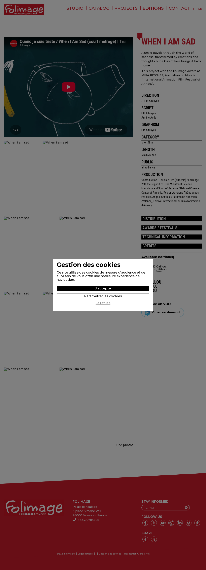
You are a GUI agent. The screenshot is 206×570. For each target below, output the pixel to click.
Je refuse (103, 303)
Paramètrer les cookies (103, 296)
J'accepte (103, 288)
